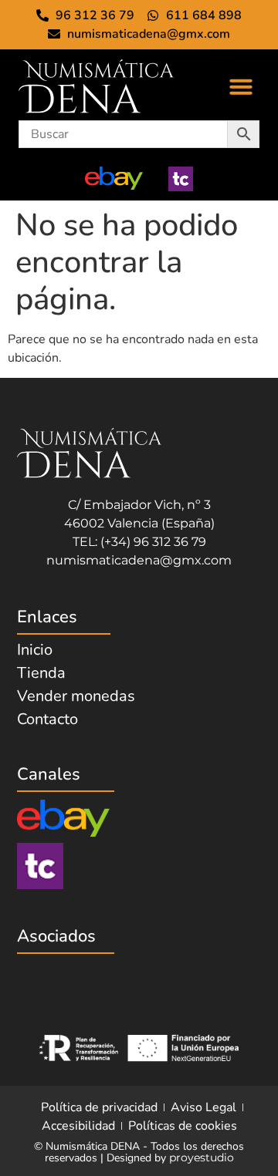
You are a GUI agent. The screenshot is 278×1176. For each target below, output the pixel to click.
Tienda (41, 673)
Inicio (35, 650)
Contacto (47, 719)
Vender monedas (76, 696)
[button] (240, 86)
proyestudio (201, 1157)
